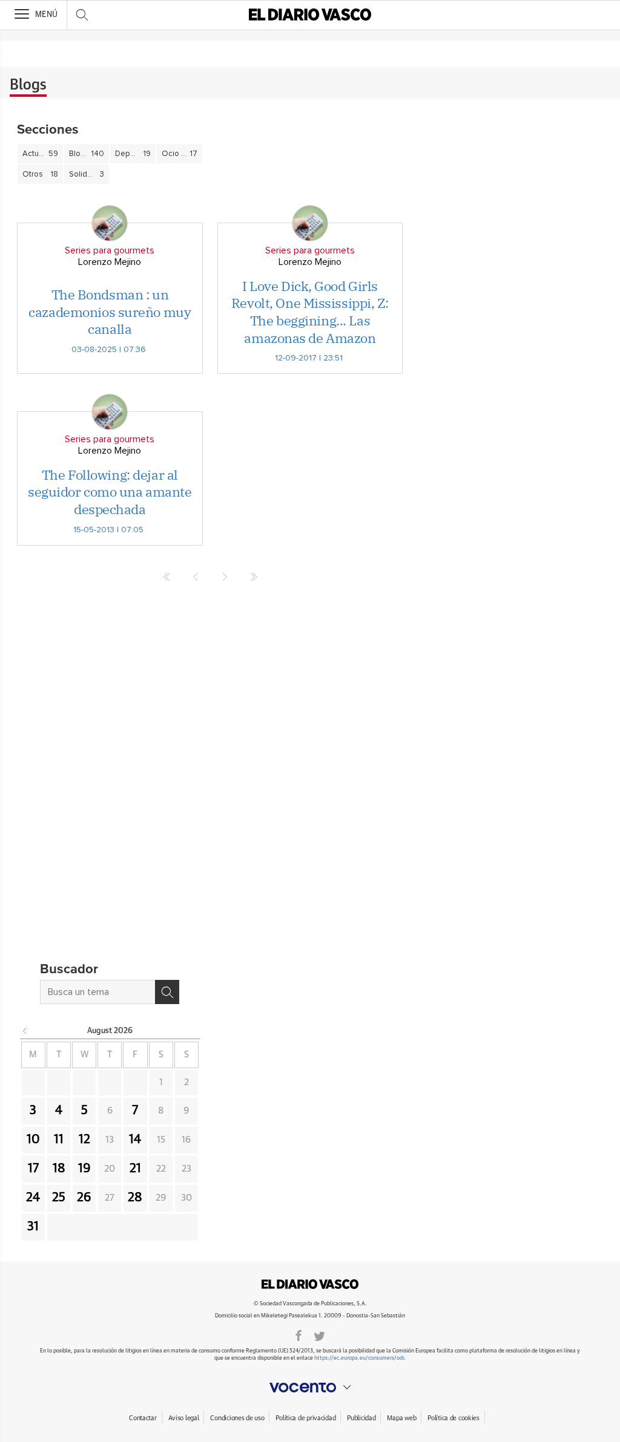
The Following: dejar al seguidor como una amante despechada (109, 492)
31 (33, 1227)
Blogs (28, 85)
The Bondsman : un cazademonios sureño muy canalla (109, 311)
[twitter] (319, 1334)
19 (84, 1169)
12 (84, 1140)
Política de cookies (453, 1418)
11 (59, 1140)
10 (33, 1140)
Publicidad (361, 1418)
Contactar (142, 1418)
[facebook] (298, 1334)
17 (33, 1169)
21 (135, 1169)
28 (135, 1198)
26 (84, 1198)
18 (59, 1169)
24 (33, 1198)
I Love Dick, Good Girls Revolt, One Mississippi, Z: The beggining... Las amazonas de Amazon (310, 312)
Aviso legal (183, 1418)
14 (135, 1140)
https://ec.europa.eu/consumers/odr (359, 1358)
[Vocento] (310, 1387)
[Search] (167, 992)
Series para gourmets (109, 250)
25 (58, 1198)
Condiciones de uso (237, 1418)
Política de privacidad (305, 1418)
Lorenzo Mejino (109, 262)
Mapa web (401, 1418)
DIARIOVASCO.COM (310, 1284)
